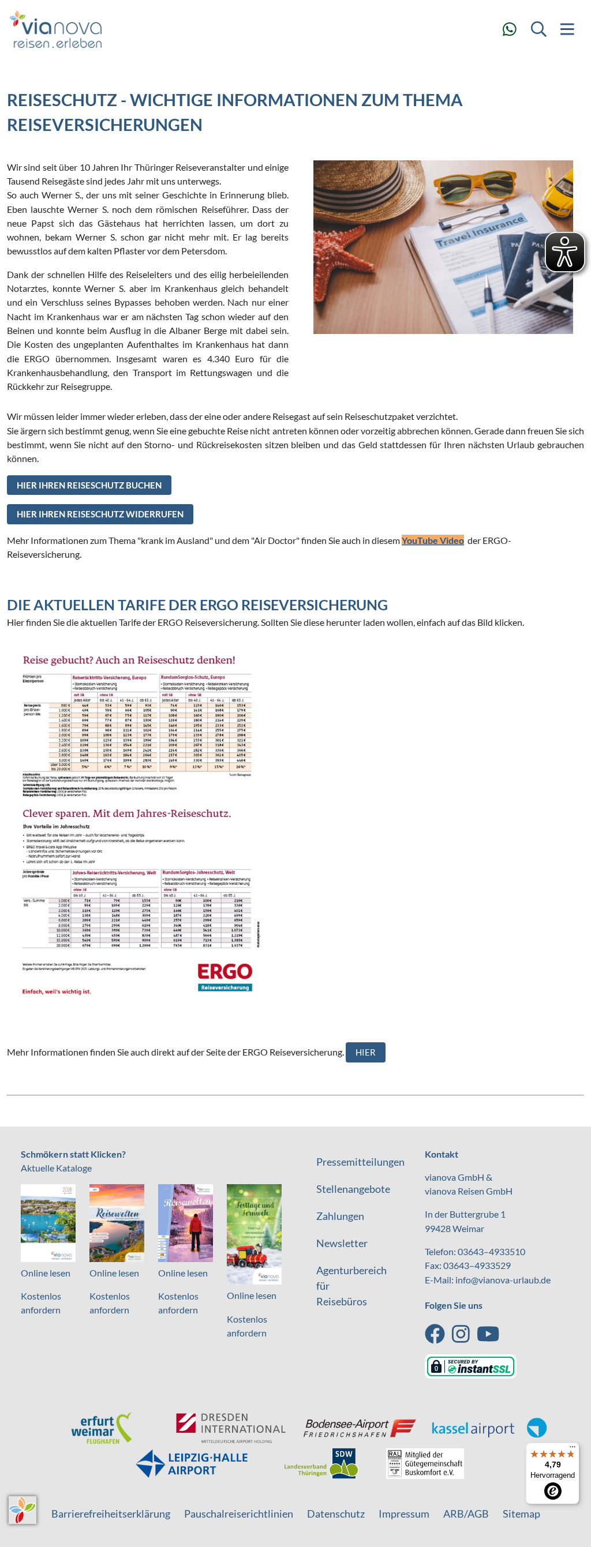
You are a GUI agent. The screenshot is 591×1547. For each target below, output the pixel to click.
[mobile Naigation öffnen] (567, 28)
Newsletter (342, 1243)
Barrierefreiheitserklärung (110, 1513)
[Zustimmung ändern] (22, 1510)
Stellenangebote (353, 1188)
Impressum (404, 1513)
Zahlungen (340, 1216)
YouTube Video (433, 540)
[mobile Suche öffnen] (538, 28)
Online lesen (45, 1272)
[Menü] (572, 1449)
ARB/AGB (466, 1513)
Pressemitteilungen (360, 1161)
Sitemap (521, 1513)
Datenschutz (336, 1513)
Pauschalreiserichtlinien (238, 1513)
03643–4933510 (491, 1251)
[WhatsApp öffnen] (509, 28)
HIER (366, 1052)
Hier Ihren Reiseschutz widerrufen (100, 514)
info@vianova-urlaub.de (503, 1279)
